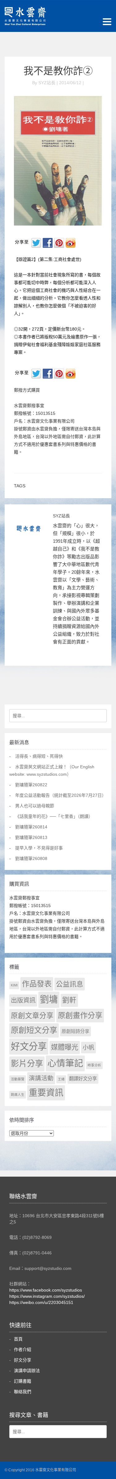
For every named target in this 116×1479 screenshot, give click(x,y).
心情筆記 (65, 1063)
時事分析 (94, 1065)
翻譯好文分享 (83, 1078)
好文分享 (29, 1046)
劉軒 (69, 1000)
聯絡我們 (22, 1391)
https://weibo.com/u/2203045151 (41, 1302)
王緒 (61, 1079)
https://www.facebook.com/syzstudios (45, 1290)
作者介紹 (22, 1349)
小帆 (88, 1047)
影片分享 (27, 1063)
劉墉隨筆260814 (31, 826)
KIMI (14, 985)
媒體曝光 (64, 1047)
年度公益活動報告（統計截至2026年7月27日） (60, 795)
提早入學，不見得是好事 (39, 847)
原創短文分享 (34, 1030)
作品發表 (37, 984)
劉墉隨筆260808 (31, 858)
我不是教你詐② (58, 71)
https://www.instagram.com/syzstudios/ (47, 1296)
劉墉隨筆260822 (31, 784)
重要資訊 (46, 1093)
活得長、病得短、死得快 (39, 756)
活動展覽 (17, 1079)
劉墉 (49, 999)
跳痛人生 (17, 1094)
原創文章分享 (32, 1016)
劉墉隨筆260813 (31, 837)
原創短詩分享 (75, 1031)
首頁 (18, 1338)
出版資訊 (23, 1000)
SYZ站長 (61, 515)
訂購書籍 (22, 1381)
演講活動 (41, 1078)
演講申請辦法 (27, 1370)
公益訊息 (69, 984)
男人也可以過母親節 (34, 805)
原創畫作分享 (80, 1015)
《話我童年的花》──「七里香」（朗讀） (54, 816)
